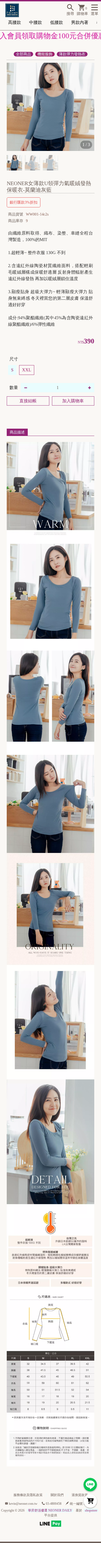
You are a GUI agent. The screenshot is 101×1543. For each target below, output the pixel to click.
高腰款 (14, 22)
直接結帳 (28, 401)
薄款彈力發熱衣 (72, 54)
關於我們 (57, 1495)
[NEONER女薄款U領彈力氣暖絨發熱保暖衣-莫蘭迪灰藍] (50, 107)
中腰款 (35, 22)
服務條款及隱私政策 (28, 1495)
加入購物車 (73, 401)
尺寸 (13, 359)
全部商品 (23, 54)
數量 (13, 387)
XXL (26, 370)
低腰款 (56, 22)
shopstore (91, 1510)
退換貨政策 (80, 1495)
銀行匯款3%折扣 (23, 202)
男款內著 (79, 22)
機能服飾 (45, 54)
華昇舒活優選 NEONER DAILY (50, 1510)
